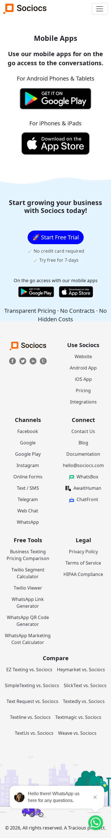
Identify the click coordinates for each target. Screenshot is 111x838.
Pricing (83, 390)
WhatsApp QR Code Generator (28, 620)
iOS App (83, 379)
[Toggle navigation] (100, 8)
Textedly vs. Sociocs (84, 701)
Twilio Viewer (28, 588)
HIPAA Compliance (83, 574)
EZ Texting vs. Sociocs (29, 669)
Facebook (27, 431)
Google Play (28, 454)
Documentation (83, 454)
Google (28, 443)
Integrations (83, 402)
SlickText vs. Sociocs (85, 685)
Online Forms (27, 477)
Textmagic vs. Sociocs (78, 717)
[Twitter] (23, 360)
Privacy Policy (83, 551)
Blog (83, 443)
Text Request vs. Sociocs (32, 701)
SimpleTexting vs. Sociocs (32, 685)
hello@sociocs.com (83, 465)
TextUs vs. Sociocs (34, 733)
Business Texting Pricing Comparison (28, 555)
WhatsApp (28, 522)
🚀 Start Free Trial (55, 237)
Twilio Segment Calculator (27, 573)
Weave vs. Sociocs (77, 733)
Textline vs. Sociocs (30, 717)
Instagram (28, 465)
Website (83, 356)
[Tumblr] (43, 360)
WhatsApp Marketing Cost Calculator (28, 638)
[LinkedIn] (34, 360)
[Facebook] (13, 360)
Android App (83, 368)
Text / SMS (28, 488)
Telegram (28, 499)
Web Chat (27, 511)
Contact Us (83, 431)
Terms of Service (83, 563)
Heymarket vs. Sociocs (81, 669)
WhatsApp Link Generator (28, 602)
